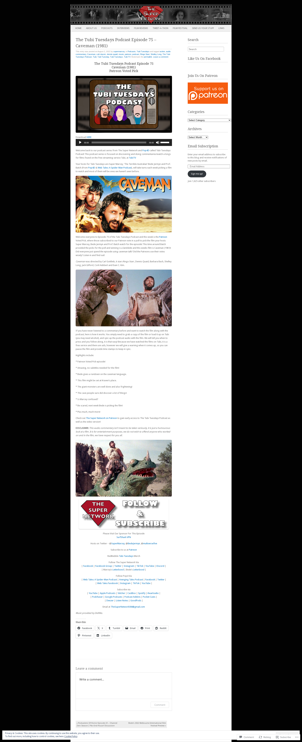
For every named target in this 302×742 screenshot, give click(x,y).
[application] (124, 142)
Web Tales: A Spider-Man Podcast (114, 167)
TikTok (139, 566)
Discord (160, 566)
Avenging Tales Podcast (131, 579)
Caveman (91, 54)
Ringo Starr (145, 54)
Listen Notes (122, 600)
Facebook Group (103, 566)
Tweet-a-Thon (160, 28)
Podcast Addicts (132, 597)
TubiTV (132, 157)
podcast (135, 54)
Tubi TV (127, 57)
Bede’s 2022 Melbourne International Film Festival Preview (147, 724)
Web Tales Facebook (107, 583)
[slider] (165, 142)
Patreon (163, 237)
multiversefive (150, 543)
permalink (148, 57)
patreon (128, 54)
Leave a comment (160, 57)
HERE (89, 137)
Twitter (117, 566)
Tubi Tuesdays (143, 51)
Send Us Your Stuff (203, 28)
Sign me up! (197, 173)
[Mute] (157, 142)
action (162, 51)
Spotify (141, 593)
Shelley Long (156, 54)
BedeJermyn (134, 543)
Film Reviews (141, 28)
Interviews (123, 28)
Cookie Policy (70, 736)
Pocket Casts (149, 597)
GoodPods (135, 600)
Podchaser (97, 597)
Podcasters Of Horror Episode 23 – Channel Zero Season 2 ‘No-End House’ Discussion (97, 724)
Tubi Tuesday (103, 57)
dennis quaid (112, 54)
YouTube (149, 566)
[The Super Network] (135, 15)
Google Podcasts (113, 597)
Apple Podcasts (107, 593)
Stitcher (121, 593)
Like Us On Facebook (204, 59)
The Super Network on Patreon (101, 418)
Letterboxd (118, 569)
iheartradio (153, 593)
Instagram (129, 566)
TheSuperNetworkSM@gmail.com (128, 606)
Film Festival (180, 28)
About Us (91, 28)
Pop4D (145, 150)
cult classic (101, 54)
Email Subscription (203, 146)
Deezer (110, 600)
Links (221, 28)
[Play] (80, 142)
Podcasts (107, 28)
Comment (159, 704)
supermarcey (119, 51)
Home (78, 28)
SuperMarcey (118, 543)
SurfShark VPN (124, 537)
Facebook (88, 566)
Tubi (94, 57)
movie (121, 54)
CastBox (131, 593)
